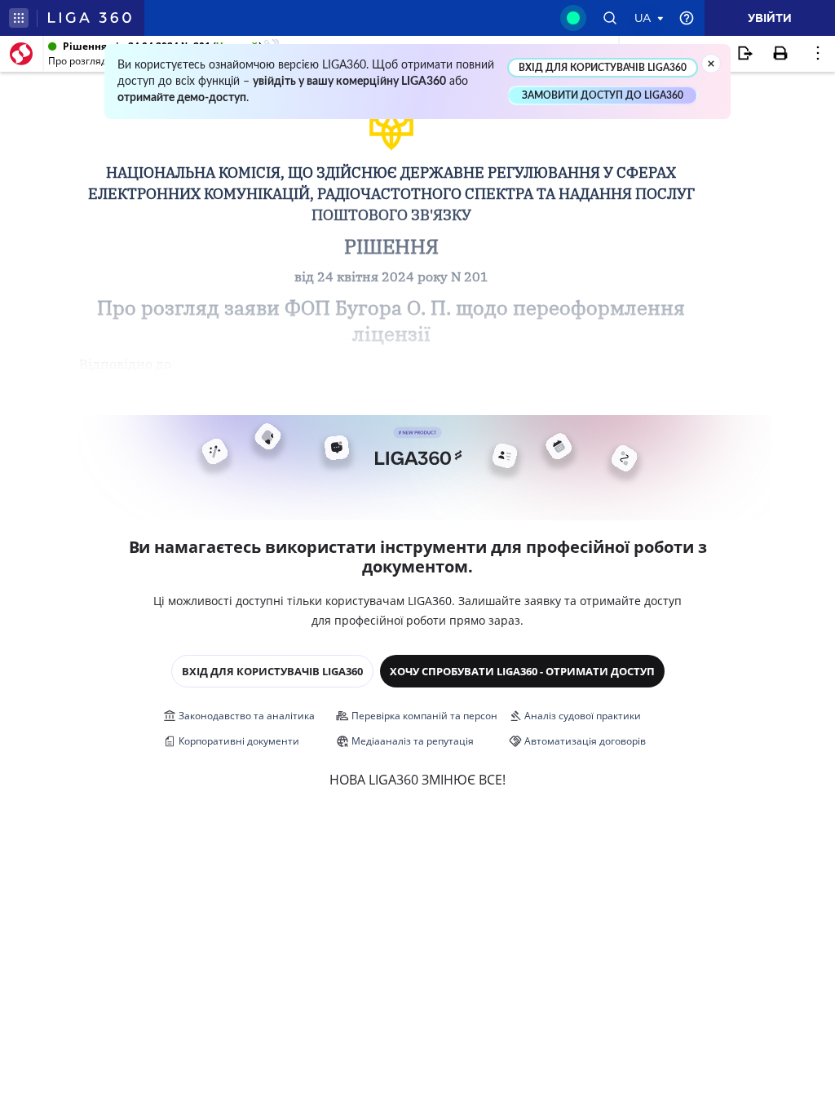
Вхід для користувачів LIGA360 (272, 671)
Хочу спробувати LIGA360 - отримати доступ (522, 671)
